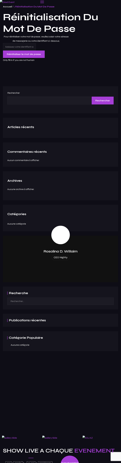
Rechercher (13, 92)
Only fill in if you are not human (18, 60)
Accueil (7, 6)
